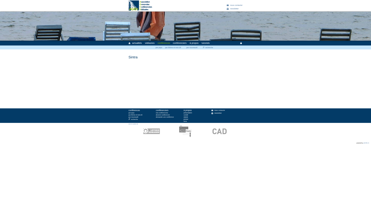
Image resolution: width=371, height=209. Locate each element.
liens (185, 121)
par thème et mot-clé (173, 47)
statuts (186, 117)
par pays (159, 47)
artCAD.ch (366, 143)
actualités (137, 43)
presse (186, 119)
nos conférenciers (162, 113)
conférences (164, 43)
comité (186, 115)
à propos (194, 43)
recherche (207, 47)
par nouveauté (191, 47)
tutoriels (206, 43)
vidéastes (150, 43)
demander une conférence (165, 117)
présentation (188, 113)
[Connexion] (241, 43)
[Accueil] (129, 43)
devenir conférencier (163, 115)
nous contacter (236, 5)
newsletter (234, 9)
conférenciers (180, 43)
